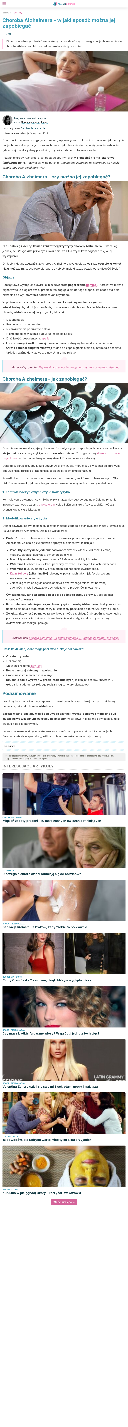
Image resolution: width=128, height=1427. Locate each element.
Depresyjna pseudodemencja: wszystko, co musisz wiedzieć (79, 367)
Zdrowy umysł (10, 1136)
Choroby (18, 13)
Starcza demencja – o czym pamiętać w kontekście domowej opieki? (74, 637)
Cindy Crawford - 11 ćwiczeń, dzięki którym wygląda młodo (47, 980)
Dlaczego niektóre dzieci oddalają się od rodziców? (41, 874)
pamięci (91, 284)
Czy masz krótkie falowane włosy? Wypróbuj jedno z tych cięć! (50, 1033)
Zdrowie (6, 13)
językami (36, 665)
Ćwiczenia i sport (12, 817)
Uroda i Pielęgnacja (13, 924)
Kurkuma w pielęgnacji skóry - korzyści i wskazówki (41, 1193)
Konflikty (8, 870)
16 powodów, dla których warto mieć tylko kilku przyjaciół (46, 1140)
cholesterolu (47, 504)
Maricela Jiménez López (34, 122)
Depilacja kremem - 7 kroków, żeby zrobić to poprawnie (44, 927)
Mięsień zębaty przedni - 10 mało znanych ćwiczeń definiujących (51, 821)
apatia (45, 338)
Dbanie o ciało (10, 1189)
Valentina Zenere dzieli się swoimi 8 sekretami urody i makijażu (50, 1086)
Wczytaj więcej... (64, 1202)
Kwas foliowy (19, 573)
